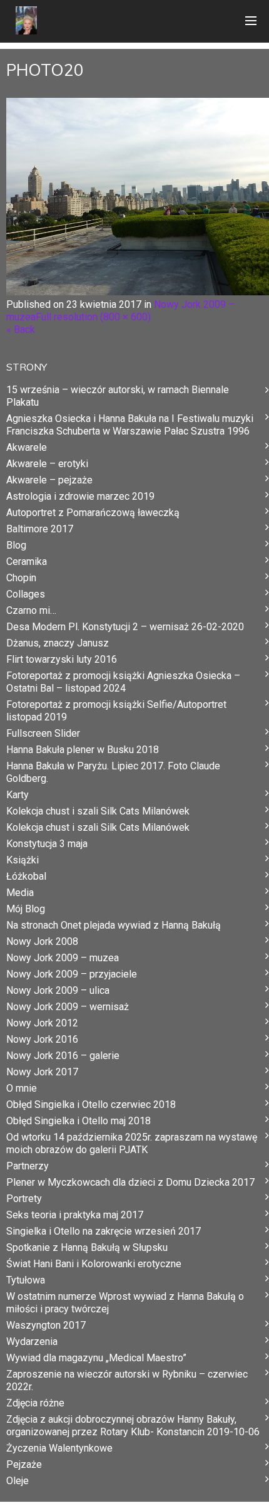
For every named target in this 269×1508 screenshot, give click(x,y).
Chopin (21, 578)
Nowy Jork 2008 (42, 941)
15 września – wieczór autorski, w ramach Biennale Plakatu (117, 396)
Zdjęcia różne (35, 1403)
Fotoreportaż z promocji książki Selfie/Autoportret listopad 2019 (116, 711)
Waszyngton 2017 (46, 1325)
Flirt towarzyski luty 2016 (61, 659)
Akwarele (26, 447)
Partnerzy (27, 1166)
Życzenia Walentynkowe (59, 1448)
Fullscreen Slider (43, 733)
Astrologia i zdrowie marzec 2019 (80, 496)
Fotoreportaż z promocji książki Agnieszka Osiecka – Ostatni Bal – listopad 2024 (123, 682)
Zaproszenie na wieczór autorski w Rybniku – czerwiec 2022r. (127, 1380)
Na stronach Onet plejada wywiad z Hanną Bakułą (113, 925)
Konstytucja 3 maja (47, 844)
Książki (22, 860)
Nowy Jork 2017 (42, 1072)
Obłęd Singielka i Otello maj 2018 (78, 1121)
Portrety (24, 1199)
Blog (16, 545)
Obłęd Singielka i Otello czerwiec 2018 (91, 1104)
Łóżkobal (26, 876)
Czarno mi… (31, 610)
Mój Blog (25, 909)
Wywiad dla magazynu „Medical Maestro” (96, 1358)
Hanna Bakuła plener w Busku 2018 (82, 750)
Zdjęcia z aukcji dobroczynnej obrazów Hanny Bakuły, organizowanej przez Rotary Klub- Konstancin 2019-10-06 (133, 1425)
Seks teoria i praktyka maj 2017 (74, 1215)
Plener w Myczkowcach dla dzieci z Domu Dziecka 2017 (130, 1182)
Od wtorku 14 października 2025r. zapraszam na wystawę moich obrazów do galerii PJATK (131, 1143)
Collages (25, 594)
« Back (20, 329)
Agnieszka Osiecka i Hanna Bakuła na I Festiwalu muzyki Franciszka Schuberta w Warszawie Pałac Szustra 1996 (129, 425)
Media (20, 893)
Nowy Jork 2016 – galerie (62, 1056)
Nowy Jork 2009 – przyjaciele (71, 974)
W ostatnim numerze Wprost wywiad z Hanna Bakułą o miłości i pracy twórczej (125, 1302)
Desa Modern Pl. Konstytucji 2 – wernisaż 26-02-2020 (125, 627)
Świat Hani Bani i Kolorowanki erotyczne (93, 1264)
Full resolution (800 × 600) (93, 317)
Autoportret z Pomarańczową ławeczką (93, 513)
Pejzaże (24, 1464)
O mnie (21, 1088)
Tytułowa (25, 1280)
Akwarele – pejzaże (49, 480)
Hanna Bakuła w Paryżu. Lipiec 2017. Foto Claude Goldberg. (113, 772)
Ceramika (26, 561)
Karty (17, 795)
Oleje (17, 1481)
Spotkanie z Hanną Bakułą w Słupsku (87, 1247)
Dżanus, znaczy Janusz (57, 643)
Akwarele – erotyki (47, 464)
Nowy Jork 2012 (42, 1023)
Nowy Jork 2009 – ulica (57, 990)
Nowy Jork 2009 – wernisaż (67, 1007)
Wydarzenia (32, 1341)
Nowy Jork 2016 (42, 1039)
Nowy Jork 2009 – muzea (62, 958)
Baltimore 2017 (39, 529)
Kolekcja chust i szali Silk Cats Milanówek (98, 811)
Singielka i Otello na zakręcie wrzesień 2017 (103, 1231)
